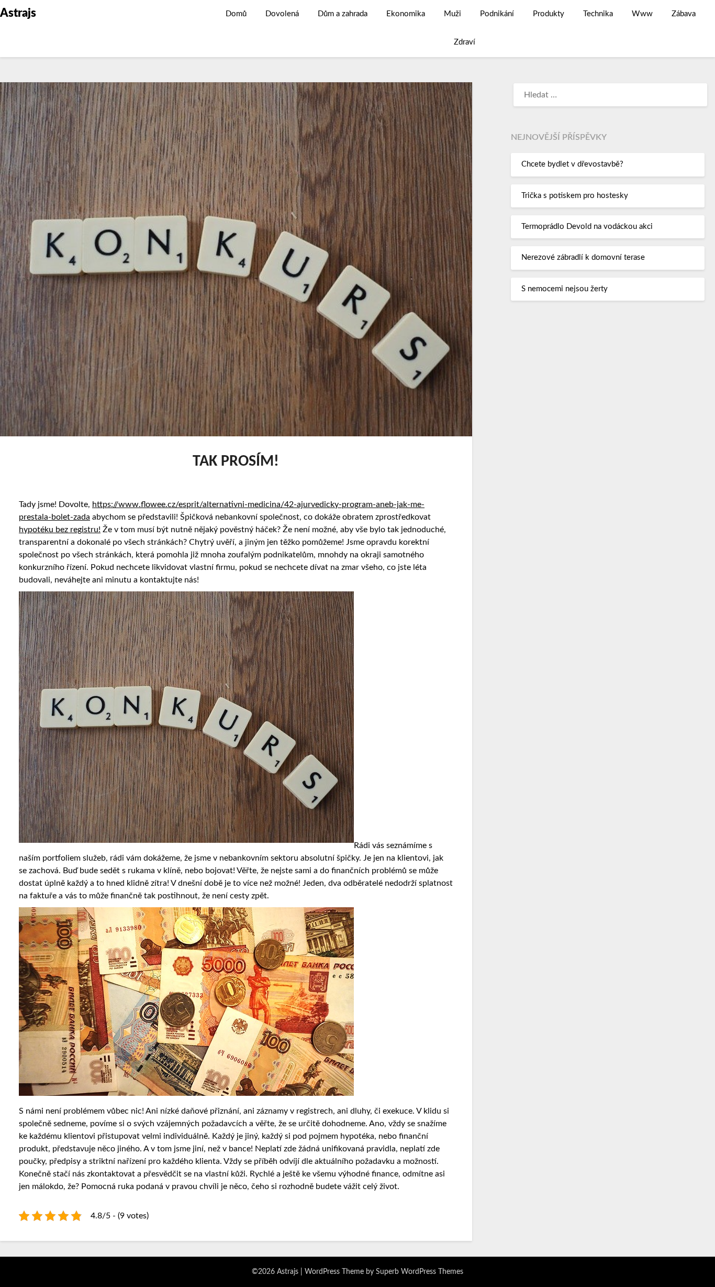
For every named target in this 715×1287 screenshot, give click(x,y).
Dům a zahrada (342, 14)
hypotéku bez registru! (59, 529)
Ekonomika (405, 14)
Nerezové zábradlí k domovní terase (583, 257)
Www (642, 14)
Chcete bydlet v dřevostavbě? (572, 164)
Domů (236, 14)
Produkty (548, 14)
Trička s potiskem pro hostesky (574, 196)
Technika (598, 14)
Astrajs (18, 13)
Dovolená (282, 14)
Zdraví (464, 42)
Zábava (684, 14)
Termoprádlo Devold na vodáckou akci (587, 226)
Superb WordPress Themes (419, 1271)
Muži (452, 14)
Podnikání (497, 14)
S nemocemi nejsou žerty (564, 289)
